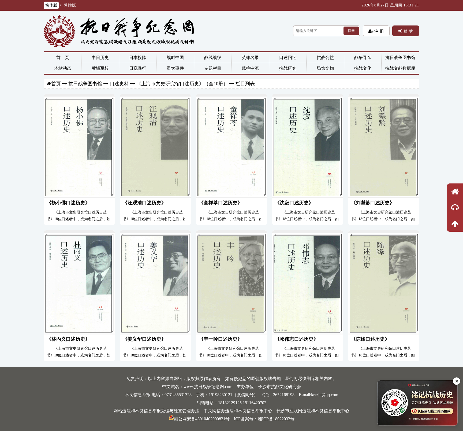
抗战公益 (325, 57)
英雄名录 (250, 57)
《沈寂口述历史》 (294, 202)
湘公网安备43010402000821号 (202, 419)
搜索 (351, 31)
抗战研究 (287, 68)
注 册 (378, 31)
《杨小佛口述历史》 (68, 202)
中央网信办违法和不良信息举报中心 (238, 410)
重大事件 (175, 68)
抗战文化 (362, 68)
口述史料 (119, 83)
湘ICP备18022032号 (276, 419)
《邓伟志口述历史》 (296, 339)
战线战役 (212, 57)
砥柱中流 (250, 68)
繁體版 (70, 5)
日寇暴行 (137, 68)
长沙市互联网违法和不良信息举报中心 (313, 410)
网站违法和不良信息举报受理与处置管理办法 (156, 410)
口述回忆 (287, 57)
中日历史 (100, 57)
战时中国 (175, 57)
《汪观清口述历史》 (144, 202)
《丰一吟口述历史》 (220, 339)
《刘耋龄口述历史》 (372, 202)
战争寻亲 (362, 57)
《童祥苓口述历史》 (220, 202)
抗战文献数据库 (400, 68)
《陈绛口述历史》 (370, 339)
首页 (56, 83)
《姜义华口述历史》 (144, 339)
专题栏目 (212, 68)
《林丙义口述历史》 (68, 339)
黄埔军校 (100, 68)
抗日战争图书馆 (400, 57)
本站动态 (62, 68)
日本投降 (137, 57)
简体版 (51, 5)
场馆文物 (325, 68)
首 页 (62, 57)
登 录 (407, 31)
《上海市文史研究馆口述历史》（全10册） (182, 83)
